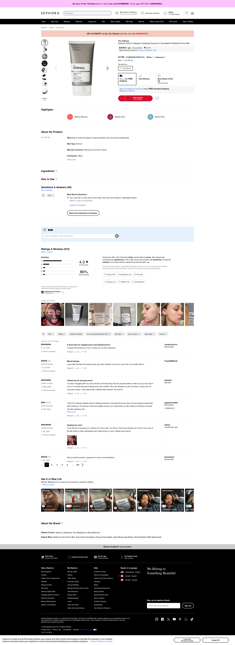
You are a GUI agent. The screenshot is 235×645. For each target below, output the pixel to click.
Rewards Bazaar (73, 598)
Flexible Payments (100, 601)
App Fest (54, 21)
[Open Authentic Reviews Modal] (63, 292)
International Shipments (102, 588)
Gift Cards (173, 21)
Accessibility (98, 605)
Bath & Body (115, 21)
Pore (154, 50)
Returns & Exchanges (101, 575)
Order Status (72, 578)
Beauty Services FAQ (101, 595)
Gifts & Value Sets (157, 21)
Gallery (70, 575)
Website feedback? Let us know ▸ (117, 546)
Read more (71, 412)
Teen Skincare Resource (102, 608)
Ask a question (137, 48)
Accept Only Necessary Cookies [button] (187, 640)
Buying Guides (99, 591)
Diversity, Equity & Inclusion (50, 595)
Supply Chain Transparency (50, 578)
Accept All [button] (215, 640)
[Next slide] (107, 68)
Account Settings (73, 585)
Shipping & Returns (127, 91)
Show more (71, 159)
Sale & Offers (188, 21)
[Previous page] (42, 465)
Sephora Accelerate (47, 598)
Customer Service (100, 571)
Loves (70, 601)
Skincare (79, 21)
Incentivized (168, 408)
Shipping (97, 581)
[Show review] (52, 314)
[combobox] (87, 13)
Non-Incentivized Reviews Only (97, 334)
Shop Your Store (73, 605)
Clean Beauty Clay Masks (123, 537)
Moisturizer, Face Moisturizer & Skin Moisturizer (81, 532)
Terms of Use (56, 629)
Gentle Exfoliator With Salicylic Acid (147, 537)
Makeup (67, 21)
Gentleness (148, 50)
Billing (96, 585)
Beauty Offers (72, 595)
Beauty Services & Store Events (78, 588)
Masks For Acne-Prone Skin (64, 537)
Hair (103, 21)
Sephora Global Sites (48, 591)
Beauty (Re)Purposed (48, 601)
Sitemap (76, 629)
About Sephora (46, 571)
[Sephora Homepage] (50, 13)
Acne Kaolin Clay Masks (85, 537)
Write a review (46, 252)
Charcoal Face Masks (103, 537)
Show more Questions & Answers (83, 213)
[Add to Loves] (157, 98)
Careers (44, 575)
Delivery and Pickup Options (103, 578)
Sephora (59, 532)
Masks (51, 27)
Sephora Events (46, 585)
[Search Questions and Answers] (43, 195)
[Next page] (82, 465)
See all (44, 99)
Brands (141, 21)
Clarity (141, 50)
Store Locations (99, 598)
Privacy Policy (45, 629)
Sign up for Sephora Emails (158, 600)
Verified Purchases (76, 334)
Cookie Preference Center (101, 641)
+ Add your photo (47, 485)
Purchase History (73, 581)
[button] (153, 57)
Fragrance (92, 21)
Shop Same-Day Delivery (76, 608)
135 (77, 465)
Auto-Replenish (73, 591)
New (43, 21)
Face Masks (60, 27)
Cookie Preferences (86, 630)
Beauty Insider (72, 571)
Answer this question (78, 205)
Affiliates (44, 581)
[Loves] (186, 13)
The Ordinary (123, 41)
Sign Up (188, 605)
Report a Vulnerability (48, 605)
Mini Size (129, 21)
